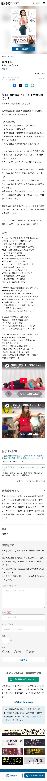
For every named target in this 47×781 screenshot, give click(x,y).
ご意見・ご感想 (7, 586)
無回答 (32, 652)
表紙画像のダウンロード (25, 679)
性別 (3, 648)
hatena (26, 85)
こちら (26, 576)
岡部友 (4, 69)
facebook (14, 85)
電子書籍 (10, 56)
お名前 (4, 612)
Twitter (20, 85)
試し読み (25, 49)
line (32, 85)
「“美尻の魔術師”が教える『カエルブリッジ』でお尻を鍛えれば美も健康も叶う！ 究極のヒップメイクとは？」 (23, 457)
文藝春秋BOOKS (10, 3)
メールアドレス (7, 624)
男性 (8, 652)
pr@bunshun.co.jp (24, 702)
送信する (23, 660)
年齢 (3, 636)
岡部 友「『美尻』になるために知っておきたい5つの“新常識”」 (23, 469)
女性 (19, 652)
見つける (36, 3)
